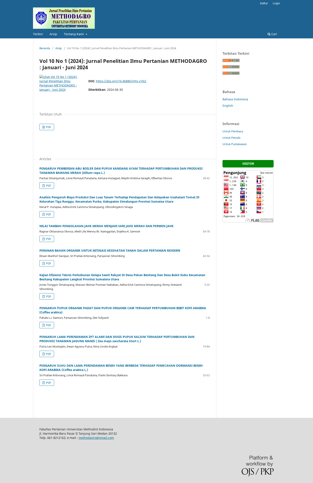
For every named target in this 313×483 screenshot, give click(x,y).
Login (276, 3)
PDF (48, 127)
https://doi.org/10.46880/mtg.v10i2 (121, 81)
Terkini (38, 34)
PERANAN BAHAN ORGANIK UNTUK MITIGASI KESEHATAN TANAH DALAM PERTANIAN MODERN (109, 250)
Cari (273, 34)
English (228, 106)
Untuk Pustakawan (235, 144)
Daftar (264, 3)
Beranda (44, 48)
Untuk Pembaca (233, 131)
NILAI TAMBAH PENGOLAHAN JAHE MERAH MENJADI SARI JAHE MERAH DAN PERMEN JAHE (106, 226)
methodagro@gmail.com (96, 438)
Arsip (53, 34)
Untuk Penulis (231, 138)
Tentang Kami (74, 34)
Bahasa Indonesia (235, 99)
